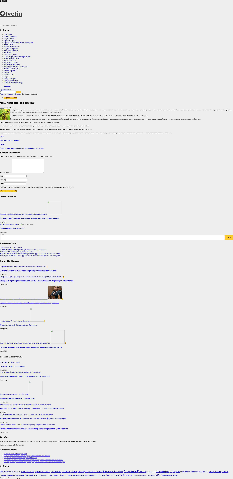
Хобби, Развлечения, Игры (13, 83)
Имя (2, 176)
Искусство (7, 53)
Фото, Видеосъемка (11, 81)
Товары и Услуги (10, 79)
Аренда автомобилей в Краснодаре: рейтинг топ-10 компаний (23, 250)
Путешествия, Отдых (11, 69)
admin (2, 108)
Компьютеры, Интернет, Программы (17, 57)
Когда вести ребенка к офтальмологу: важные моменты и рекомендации (23, 214)
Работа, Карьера (9, 71)
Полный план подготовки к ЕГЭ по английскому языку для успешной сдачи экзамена (27, 425)
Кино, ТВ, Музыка (10, 55)
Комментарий (6, 173)
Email (2, 180)
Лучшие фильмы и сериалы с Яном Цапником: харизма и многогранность (24, 299)
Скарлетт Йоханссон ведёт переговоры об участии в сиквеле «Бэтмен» (23, 267)
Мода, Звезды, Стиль (11, 59)
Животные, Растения (11, 47)
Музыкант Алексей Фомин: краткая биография (15, 321)
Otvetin (11, 13)
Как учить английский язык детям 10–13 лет (16, 252)
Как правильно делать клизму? (10, 224)
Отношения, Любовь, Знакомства (16, 67)
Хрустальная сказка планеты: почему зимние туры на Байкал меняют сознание (30, 254)
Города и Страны (10, 41)
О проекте (7, 86)
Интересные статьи (11, 51)
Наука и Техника (10, 61)
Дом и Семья (8, 45)
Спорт (6, 77)
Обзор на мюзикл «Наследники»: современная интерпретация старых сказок (25, 343)
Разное (6, 73)
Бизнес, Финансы (10, 37)
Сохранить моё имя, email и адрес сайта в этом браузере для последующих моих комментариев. (38, 187)
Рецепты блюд (9, 75)
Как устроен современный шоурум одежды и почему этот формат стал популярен (30, 256)
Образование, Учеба (11, 63)
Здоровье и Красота (11, 49)
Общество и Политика (12, 65)
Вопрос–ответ (9, 39)
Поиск (2, 234)
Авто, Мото (8, 35)
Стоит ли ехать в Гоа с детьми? (11, 248)
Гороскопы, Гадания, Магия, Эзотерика (18, 43)
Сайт (2, 184)
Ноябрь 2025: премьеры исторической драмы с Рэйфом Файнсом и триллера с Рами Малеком (31, 277)
